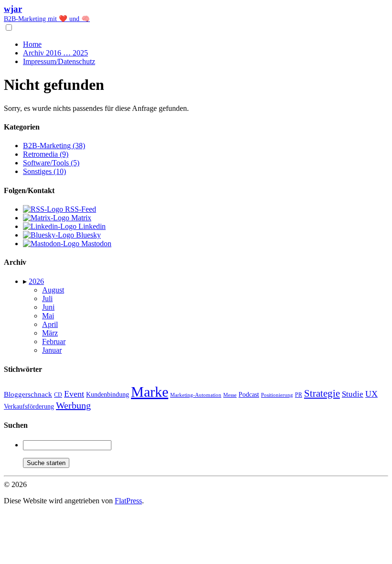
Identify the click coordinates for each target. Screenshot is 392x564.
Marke (149, 392)
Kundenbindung (107, 394)
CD (58, 394)
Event (74, 394)
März (50, 333)
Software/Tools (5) (51, 163)
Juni (48, 307)
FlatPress (128, 501)
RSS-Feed (79, 209)
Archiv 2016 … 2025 (55, 53)
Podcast (249, 394)
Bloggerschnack (28, 394)
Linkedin (91, 226)
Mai (48, 316)
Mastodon (95, 243)
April (50, 324)
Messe (230, 395)
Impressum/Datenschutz (59, 61)
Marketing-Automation (195, 395)
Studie (352, 394)
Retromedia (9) (45, 154)
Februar (53, 341)
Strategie (322, 393)
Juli (47, 298)
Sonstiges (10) (44, 171)
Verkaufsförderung (29, 406)
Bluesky (87, 235)
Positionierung (277, 395)
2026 (36, 281)
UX (371, 394)
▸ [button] (26, 281)
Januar (52, 350)
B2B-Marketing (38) (54, 145)
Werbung (73, 405)
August (53, 290)
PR (298, 394)
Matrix (80, 218)
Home (32, 44)
